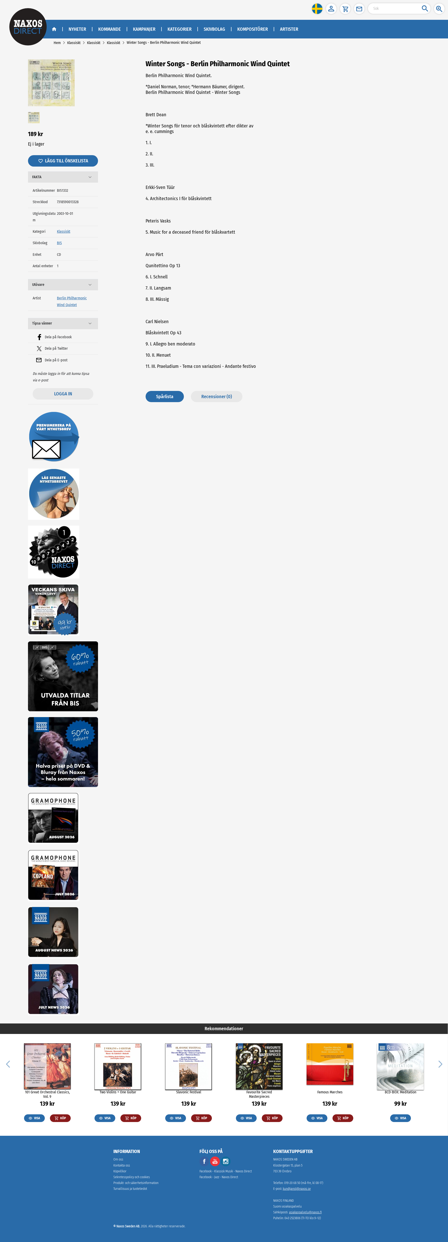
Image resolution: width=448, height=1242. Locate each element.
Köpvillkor (119, 1171)
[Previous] (8, 1064)
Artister (289, 29)
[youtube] (215, 1165)
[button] (317, 8)
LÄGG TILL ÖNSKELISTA (66, 161)
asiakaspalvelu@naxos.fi (305, 1212)
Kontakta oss (121, 1165)
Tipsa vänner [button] (42, 323)
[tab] (63, 177)
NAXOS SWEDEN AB (285, 1159)
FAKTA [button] (37, 177)
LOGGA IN (63, 394)
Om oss (118, 1159)
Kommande (109, 29)
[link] (57, 43)
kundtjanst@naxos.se (297, 1189)
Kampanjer (144, 29)
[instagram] (226, 1165)
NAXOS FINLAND (283, 1201)
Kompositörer (252, 29)
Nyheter (77, 29)
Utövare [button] (38, 284)
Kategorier (180, 29)
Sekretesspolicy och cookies (131, 1177)
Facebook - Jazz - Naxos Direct (219, 1177)
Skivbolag (214, 29)
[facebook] (204, 1165)
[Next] (440, 1064)
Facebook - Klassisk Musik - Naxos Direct (226, 1171)
